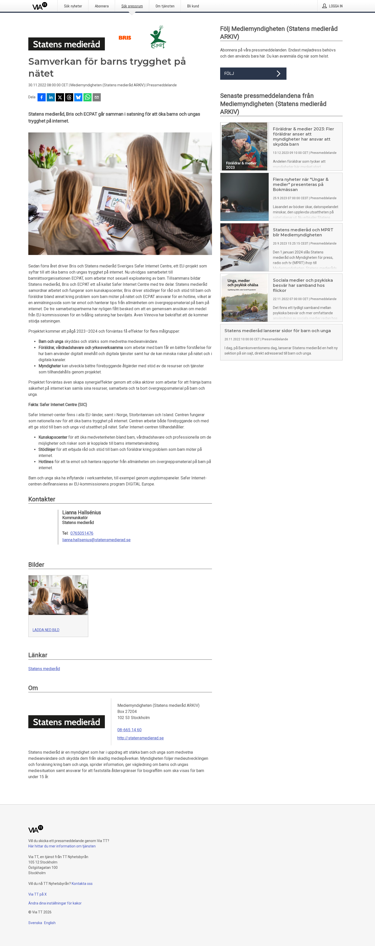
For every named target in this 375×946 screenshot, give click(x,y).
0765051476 (81, 533)
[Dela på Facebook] (42, 97)
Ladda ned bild (46, 630)
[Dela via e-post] (97, 97)
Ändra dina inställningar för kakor (55, 903)
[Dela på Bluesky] (78, 97)
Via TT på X (37, 894)
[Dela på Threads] (69, 97)
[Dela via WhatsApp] (87, 97)
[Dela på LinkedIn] (51, 97)
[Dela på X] (60, 97)
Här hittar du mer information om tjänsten (62, 846)
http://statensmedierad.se (140, 738)
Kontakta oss (82, 884)
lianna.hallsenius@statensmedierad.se (96, 540)
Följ (229, 73)
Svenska (35, 923)
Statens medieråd (44, 668)
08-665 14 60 (129, 729)
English (50, 923)
